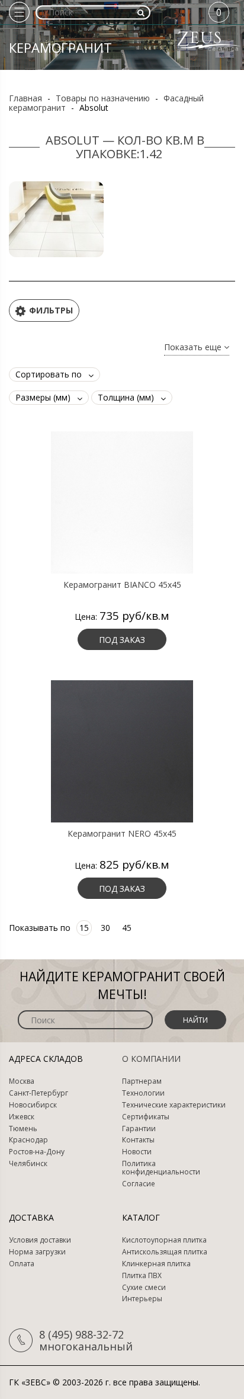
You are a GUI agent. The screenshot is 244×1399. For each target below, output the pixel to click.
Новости (137, 1152)
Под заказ (122, 639)
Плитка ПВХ (142, 1276)
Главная (25, 98)
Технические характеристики (174, 1105)
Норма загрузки (37, 1252)
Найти (195, 1020)
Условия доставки (40, 1240)
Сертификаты (145, 1117)
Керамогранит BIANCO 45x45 (122, 585)
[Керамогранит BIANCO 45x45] (122, 501)
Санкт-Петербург (38, 1093)
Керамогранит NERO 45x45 (122, 833)
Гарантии (139, 1129)
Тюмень (23, 1129)
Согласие (138, 1184)
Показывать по (39, 927)
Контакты (138, 1140)
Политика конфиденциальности (161, 1168)
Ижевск (21, 1117)
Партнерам (142, 1081)
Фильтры (51, 310)
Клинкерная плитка (156, 1264)
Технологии (143, 1093)
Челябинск (28, 1164)
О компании (151, 1058)
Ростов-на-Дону (37, 1152)
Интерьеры (142, 1299)
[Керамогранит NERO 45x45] (122, 750)
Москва (21, 1081)
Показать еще (194, 347)
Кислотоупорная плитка (164, 1240)
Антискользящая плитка (164, 1252)
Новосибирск (33, 1105)
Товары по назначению (103, 98)
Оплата (21, 1264)
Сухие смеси (144, 1287)
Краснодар (28, 1140)
